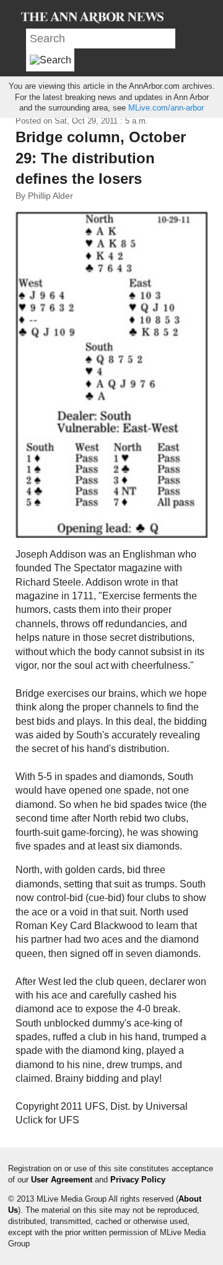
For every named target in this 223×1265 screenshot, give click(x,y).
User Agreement (61, 1179)
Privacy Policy (137, 1179)
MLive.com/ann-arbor (166, 107)
